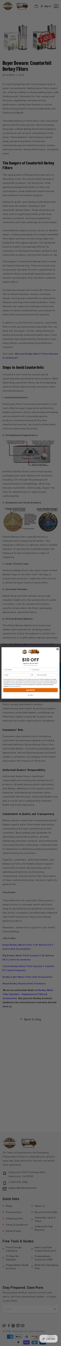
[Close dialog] (57, 649)
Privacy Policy (12, 686)
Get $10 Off (30, 690)
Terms (19, 686)
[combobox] (33, 675)
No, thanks (30, 695)
